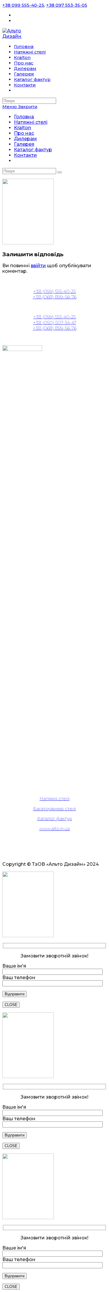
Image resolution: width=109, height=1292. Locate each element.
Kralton (22, 127)
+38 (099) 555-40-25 (54, 291)
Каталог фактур (33, 149)
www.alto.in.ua (54, 828)
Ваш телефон (18, 977)
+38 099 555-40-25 (23, 5)
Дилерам (25, 138)
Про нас (24, 133)
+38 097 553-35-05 (66, 5)
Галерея (24, 144)
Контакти (25, 155)
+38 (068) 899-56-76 (54, 297)
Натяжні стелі (30, 122)
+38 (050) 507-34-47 (54, 322)
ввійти (38, 265)
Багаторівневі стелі (54, 808)
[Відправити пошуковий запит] (59, 172)
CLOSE (11, 1005)
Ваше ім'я (14, 966)
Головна (24, 116)
